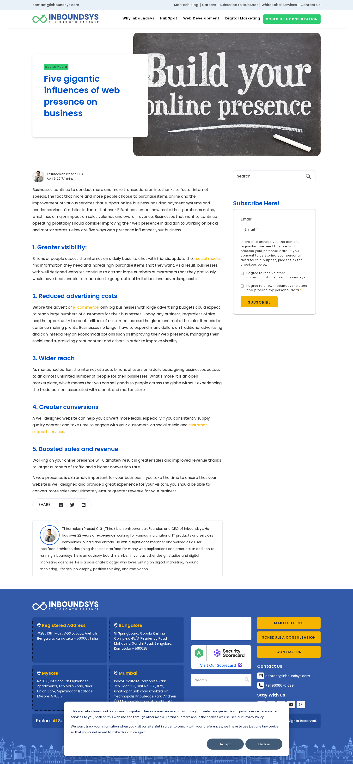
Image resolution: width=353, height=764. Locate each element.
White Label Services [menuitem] (279, 4)
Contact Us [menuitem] (311, 4)
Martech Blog (289, 623)
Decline (264, 744)
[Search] (247, 680)
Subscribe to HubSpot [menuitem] (239, 4)
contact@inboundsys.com (55, 4)
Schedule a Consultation (292, 19)
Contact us (288, 651)
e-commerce (86, 307)
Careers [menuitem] (209, 4)
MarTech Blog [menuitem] (186, 4)
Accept (225, 744)
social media (56, 67)
